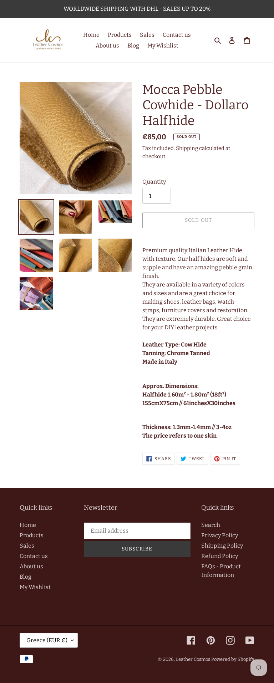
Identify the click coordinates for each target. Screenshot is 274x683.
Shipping (187, 148)
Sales (27, 545)
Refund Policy (219, 556)
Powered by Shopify (232, 659)
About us (31, 566)
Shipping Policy (222, 545)
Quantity (154, 181)
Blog (25, 576)
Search (210, 525)
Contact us (34, 556)
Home (28, 525)
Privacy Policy (219, 535)
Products (32, 535)
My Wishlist (35, 587)
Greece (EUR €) (46, 640)
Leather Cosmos (193, 659)
